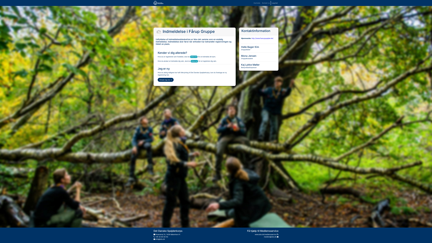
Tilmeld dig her (165, 80)
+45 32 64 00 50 (161, 237)
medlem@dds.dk (270, 237)
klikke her (194, 57)
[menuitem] (257, 3)
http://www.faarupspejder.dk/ (262, 38)
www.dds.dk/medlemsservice (266, 234)
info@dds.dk (160, 239)
